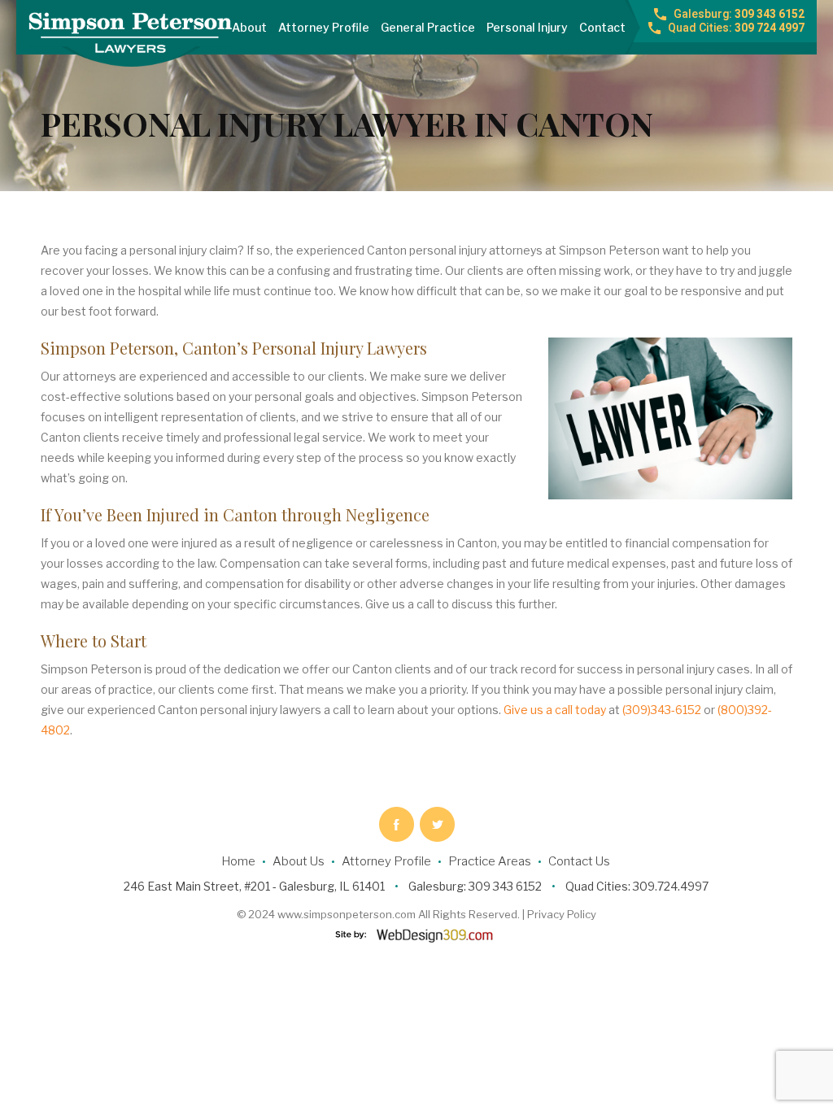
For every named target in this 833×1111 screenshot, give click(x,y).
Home (238, 861)
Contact (602, 27)
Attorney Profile (323, 27)
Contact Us (579, 861)
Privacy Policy (561, 914)
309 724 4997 (736, 27)
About (249, 27)
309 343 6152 (739, 13)
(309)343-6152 (661, 710)
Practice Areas (489, 861)
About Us (299, 861)
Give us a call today (555, 710)
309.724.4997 (671, 886)
